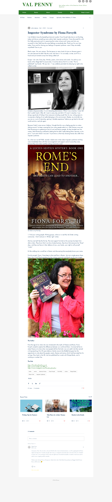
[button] (90, 17)
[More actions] (83, 28)
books (30, 371)
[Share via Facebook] (28, 383)
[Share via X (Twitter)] (32, 383)
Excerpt (52, 17)
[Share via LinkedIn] (36, 383)
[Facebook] (79, 1)
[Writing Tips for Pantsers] (31, 406)
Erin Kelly (60, 371)
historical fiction (42, 371)
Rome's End (31, 374)
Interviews (37, 17)
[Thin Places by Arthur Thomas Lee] (56, 406)
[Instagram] (87, 1)
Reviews (30, 17)
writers (66, 371)
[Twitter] (83, 1)
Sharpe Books (73, 371)
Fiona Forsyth (52, 371)
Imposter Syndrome (41, 374)
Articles (45, 17)
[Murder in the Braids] (81, 406)
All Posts (22, 17)
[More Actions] (83, 447)
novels (35, 371)
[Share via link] (39, 383)
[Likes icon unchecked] (32, 467)
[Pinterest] (90, 1)
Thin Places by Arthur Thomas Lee (56, 416)
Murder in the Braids (78, 415)
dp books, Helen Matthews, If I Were (66, 17)
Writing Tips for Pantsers (29, 415)
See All (90, 396)
